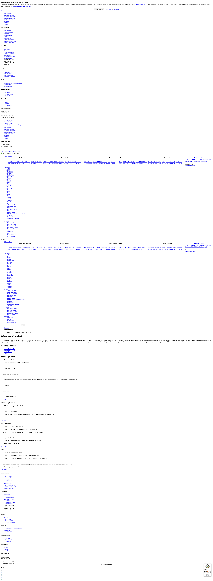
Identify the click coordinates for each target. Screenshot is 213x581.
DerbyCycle (68, 162)
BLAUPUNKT (24, 163)
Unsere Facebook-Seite (10, 41)
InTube (163, 162)
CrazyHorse (202, 159)
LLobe (128, 162)
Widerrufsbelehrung (9, 52)
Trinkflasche (171, 163)
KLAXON (208, 159)
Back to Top (4, 399)
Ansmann (33, 163)
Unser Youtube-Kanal (9, 39)
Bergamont (104, 162)
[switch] (207, 575)
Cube (109, 162)
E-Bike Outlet (7, 73)
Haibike (103, 163)
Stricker (201, 161)
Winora (134, 163)
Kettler (120, 162)
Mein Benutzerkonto (9, 18)
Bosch (9, 162)
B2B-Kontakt (7, 95)
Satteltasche (151, 163)
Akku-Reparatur (8, 72)
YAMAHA (34, 162)
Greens (99, 163)
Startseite (3, 10)
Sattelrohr (172, 162)
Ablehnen (116, 9)
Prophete (135, 162)
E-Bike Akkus (7, 13)
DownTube (151, 162)
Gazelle (90, 163)
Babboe (86, 162)
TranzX (24, 162)
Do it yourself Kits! (190, 165)
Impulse (28, 162)
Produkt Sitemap (8, 120)
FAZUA (10, 163)
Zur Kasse (6, 21)
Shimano (19, 162)
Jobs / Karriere (8, 105)
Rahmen (168, 162)
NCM (131, 162)
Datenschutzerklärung (141, 4)
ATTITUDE (188, 159)
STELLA (144, 162)
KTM (124, 162)
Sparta (120, 163)
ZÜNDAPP (139, 163)
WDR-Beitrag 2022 (9, 42)
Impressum (7, 49)
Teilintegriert (164, 163)
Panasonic (14, 162)
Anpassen (108, 9)
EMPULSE (195, 159)
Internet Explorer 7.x (9, 349)
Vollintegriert (178, 163)
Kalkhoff (113, 163)
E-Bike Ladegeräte (9, 15)
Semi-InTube (157, 163)
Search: (3, 325)
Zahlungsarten (7, 38)
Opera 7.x (6, 353)
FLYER (86, 163)
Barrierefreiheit (8, 58)
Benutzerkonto (8, 86)
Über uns (6, 103)
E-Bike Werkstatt (8, 75)
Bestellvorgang (8, 35)
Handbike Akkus (8, 32)
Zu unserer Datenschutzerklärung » (21, 6)
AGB (5, 50)
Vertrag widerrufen (9, 53)
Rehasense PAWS (190, 161)
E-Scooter (6, 33)
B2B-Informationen (9, 94)
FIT (30, 163)
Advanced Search (8, 123)
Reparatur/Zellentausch (10, 16)
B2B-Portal (7, 92)
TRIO (130, 163)
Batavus (90, 162)
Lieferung (6, 36)
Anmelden (6, 22)
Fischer (113, 162)
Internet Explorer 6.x (9, 350)
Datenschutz (7, 55)
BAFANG (39, 162)
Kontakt (6, 24)
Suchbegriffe (7, 84)
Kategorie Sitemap (9, 122)
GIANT (14, 163)
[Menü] (210, 565)
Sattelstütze (179, 162)
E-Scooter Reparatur (9, 76)
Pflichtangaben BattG (9, 56)
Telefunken (66, 163)
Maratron (78, 162)
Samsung (55, 163)
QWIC (140, 162)
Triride (197, 161)
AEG (18, 163)
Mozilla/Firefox (8, 352)
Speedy (205, 161)
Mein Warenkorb (8, 19)
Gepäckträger (157, 162)
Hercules (108, 163)
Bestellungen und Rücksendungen (13, 83)
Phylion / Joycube (48, 163)
